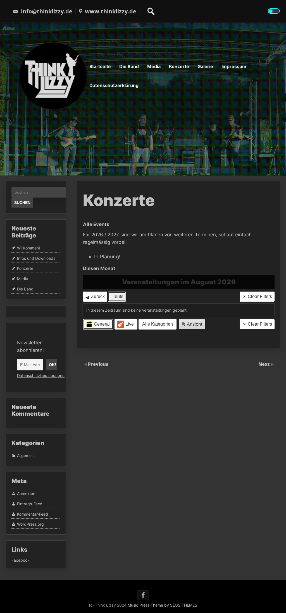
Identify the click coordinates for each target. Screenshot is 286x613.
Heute (117, 296)
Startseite (100, 66)
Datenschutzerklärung (114, 85)
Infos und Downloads (36, 258)
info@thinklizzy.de (46, 11)
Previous (98, 364)
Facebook (20, 560)
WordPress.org (30, 524)
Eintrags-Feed (29, 503)
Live (129, 324)
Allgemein (26, 455)
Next (264, 364)
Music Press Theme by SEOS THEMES (162, 605)
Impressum (233, 66)
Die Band (129, 66)
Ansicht (193, 325)
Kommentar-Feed (32, 514)
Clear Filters (260, 296)
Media (154, 66)
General (102, 324)
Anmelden (26, 493)
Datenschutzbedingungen (41, 375)
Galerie (205, 66)
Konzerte (179, 66)
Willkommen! (28, 248)
